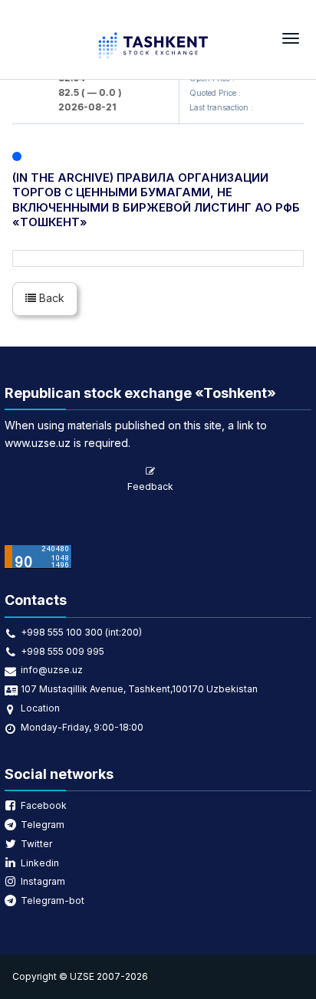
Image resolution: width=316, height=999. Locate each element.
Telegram (42, 824)
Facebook (44, 805)
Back (50, 297)
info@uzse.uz (52, 669)
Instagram (43, 881)
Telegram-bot (52, 900)
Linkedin (40, 863)
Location (40, 708)
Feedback (150, 486)
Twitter (36, 843)
